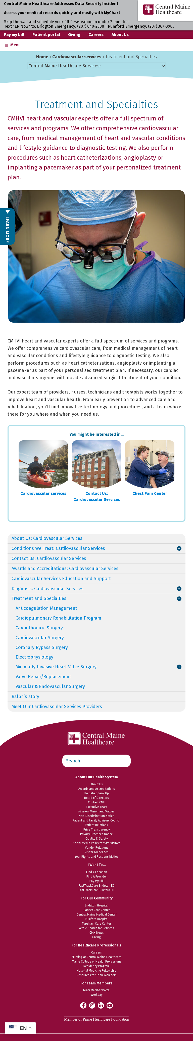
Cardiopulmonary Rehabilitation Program (58, 618)
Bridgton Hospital (96, 905)
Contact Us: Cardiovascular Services (96, 496)
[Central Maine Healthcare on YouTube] (110, 1005)
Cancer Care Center (96, 910)
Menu (15, 44)
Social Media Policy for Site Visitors (96, 843)
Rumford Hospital (96, 919)
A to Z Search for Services (96, 928)
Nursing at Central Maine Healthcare (96, 957)
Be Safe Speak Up (96, 793)
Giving (74, 34)
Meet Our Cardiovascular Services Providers (57, 706)
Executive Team (96, 807)
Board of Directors (96, 798)
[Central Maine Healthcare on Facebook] (83, 1005)
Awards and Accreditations (96, 789)
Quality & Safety (96, 838)
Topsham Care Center (96, 923)
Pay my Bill (96, 881)
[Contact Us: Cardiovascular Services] (96, 464)
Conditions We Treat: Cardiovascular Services (58, 548)
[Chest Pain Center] (149, 464)
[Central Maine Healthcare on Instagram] (92, 1005)
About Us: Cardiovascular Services (47, 538)
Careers (96, 34)
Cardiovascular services (76, 57)
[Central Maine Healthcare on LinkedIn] (101, 1005)
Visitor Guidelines (97, 852)
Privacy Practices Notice (96, 834)
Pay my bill (14, 34)
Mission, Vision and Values (96, 811)
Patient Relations (96, 825)
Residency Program (96, 966)
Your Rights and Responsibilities (96, 856)
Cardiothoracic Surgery (39, 628)
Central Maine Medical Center (97, 914)
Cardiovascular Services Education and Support (61, 578)
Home (42, 57)
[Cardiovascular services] (43, 464)
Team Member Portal (96, 990)
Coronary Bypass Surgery (42, 647)
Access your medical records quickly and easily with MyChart (62, 12)
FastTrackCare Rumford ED (96, 890)
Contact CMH (96, 802)
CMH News (96, 932)
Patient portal (46, 34)
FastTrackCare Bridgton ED (97, 885)
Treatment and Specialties (39, 598)
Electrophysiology (34, 657)
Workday (97, 994)
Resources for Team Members (97, 975)
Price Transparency (96, 829)
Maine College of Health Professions (96, 961)
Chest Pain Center (149, 493)
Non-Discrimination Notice (96, 816)
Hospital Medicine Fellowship (96, 970)
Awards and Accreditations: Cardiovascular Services (65, 568)
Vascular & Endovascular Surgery (50, 686)
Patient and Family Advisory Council (96, 820)
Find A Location (96, 872)
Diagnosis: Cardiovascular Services (47, 588)
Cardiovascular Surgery (40, 637)
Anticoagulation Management (46, 608)
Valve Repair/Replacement (43, 676)
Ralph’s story (25, 696)
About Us (120, 34)
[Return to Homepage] (96, 729)
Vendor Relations (96, 847)
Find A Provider (96, 876)
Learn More (7, 229)
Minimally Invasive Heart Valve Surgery (56, 667)
